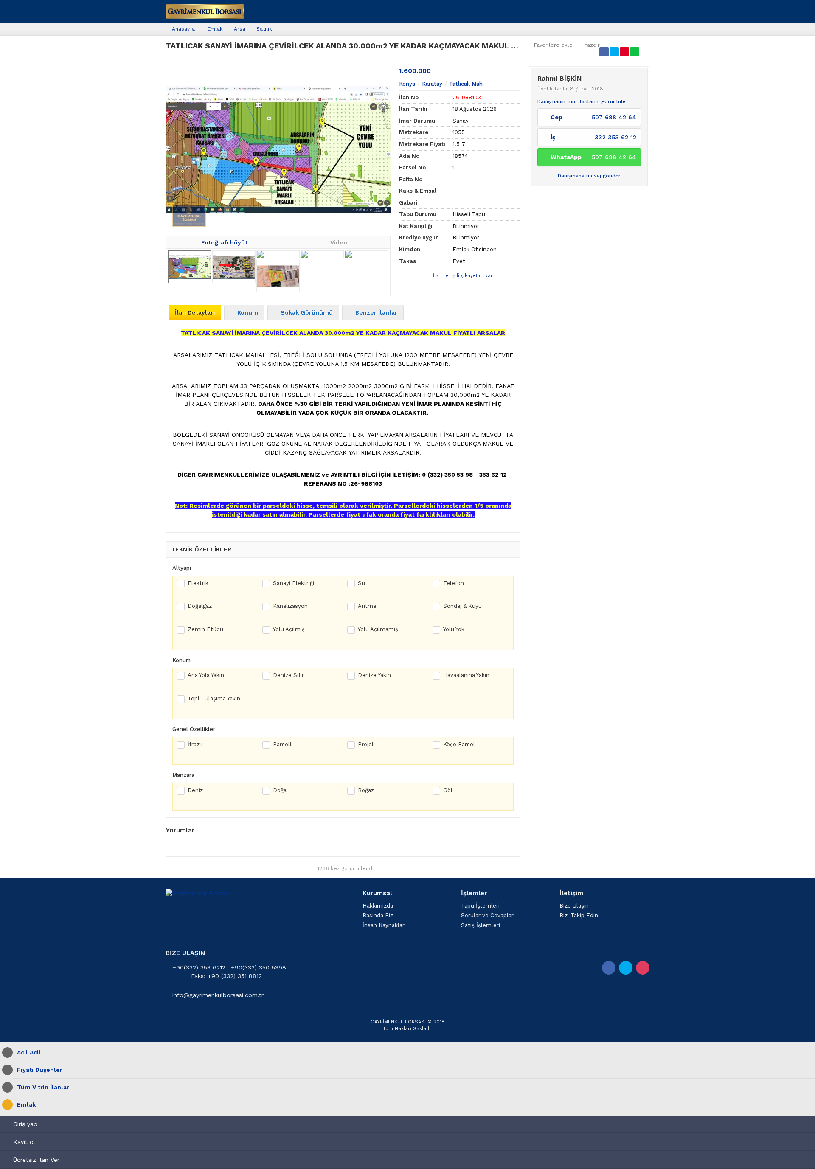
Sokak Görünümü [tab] (307, 312)
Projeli (366, 744)
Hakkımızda (378, 905)
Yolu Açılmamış (378, 629)
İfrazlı (195, 744)
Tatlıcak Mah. (466, 84)
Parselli (283, 744)
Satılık (264, 29)
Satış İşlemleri (480, 925)
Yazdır (592, 45)
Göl (447, 790)
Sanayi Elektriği (293, 583)
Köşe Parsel (459, 744)
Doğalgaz (200, 606)
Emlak (215, 29)
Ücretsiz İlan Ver (36, 1159)
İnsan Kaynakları (384, 925)
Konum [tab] (247, 312)
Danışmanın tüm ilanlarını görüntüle (581, 101)
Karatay (432, 84)
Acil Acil (29, 1052)
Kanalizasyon (290, 606)
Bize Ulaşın (574, 905)
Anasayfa (183, 29)
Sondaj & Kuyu (462, 606)
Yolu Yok (453, 629)
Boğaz (366, 790)
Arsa (239, 29)
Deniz (195, 790)
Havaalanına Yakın (466, 675)
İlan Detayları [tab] (195, 312)
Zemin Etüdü (205, 629)
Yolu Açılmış (289, 629)
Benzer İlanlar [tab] (376, 312)
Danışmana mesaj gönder (589, 176)
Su (361, 583)
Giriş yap (25, 1124)
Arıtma (367, 606)
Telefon (453, 583)
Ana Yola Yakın (206, 675)
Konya (407, 84)
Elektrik (198, 583)
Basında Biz (378, 915)
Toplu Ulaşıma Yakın (214, 698)
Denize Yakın (374, 675)
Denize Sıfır (288, 675)
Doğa (280, 790)
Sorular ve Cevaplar (487, 915)
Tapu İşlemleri (480, 905)
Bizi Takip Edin (578, 915)
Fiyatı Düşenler (39, 1069)
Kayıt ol (24, 1141)
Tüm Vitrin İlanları (44, 1087)
